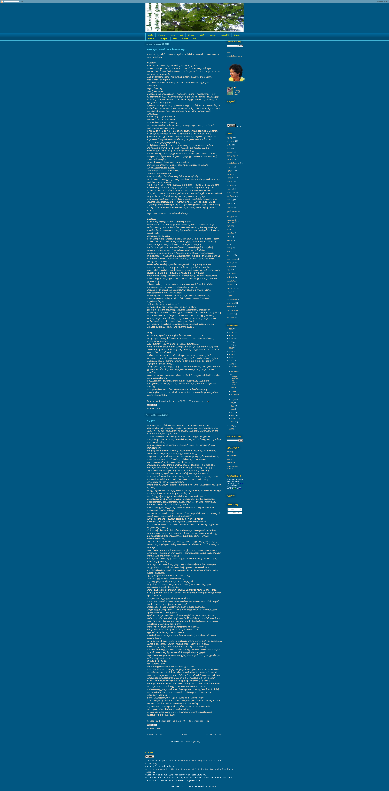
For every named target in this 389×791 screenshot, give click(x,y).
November (234, 372)
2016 (231, 345)
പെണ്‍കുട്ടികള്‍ (232, 259)
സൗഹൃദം (230, 262)
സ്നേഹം (236, 35)
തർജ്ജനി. (230, 459)
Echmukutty (151, 763)
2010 (231, 364)
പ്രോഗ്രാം (231, 178)
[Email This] (148, 405)
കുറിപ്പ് (150, 35)
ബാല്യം (185, 39)
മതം (195, 39)
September (235, 394)
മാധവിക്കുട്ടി (231, 303)
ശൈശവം (230, 318)
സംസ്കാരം (164, 39)
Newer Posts (155, 734)
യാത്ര (201, 35)
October (234, 391)
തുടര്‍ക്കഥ (151, 39)
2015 (231, 348)
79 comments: (196, 401)
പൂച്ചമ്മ (151, 420)
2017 (231, 342)
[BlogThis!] (150, 405)
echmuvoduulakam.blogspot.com (195, 761)
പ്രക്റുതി (230, 292)
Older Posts (214, 734)
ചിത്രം (229, 152)
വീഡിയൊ (230, 196)
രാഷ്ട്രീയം (230, 233)
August (233, 399)
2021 (231, 329)
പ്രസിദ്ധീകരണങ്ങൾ (234, 56)
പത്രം (229, 237)
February (234, 418)
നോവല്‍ (191, 35)
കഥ (181, 35)
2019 (231, 335)
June (233, 406)
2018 (231, 338)
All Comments (234, 513)
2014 (231, 351)
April (233, 412)
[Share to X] (152, 405)
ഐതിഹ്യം (231, 281)
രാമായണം (231, 306)
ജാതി (175, 39)
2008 (231, 429)
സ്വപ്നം (229, 248)
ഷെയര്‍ (229, 181)
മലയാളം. (230, 452)
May (232, 409)
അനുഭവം (161, 35)
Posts (231, 509)
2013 (231, 354)
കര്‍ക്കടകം (230, 284)
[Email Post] (207, 401)
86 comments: (196, 721)
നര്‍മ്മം (229, 251)
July (232, 403)
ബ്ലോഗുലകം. (232, 455)
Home (184, 734)
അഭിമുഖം (230, 266)
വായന (229, 270)
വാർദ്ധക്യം (231, 273)
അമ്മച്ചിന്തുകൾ (232, 156)
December (234, 367)
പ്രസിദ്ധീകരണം (233, 163)
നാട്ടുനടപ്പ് (230, 255)
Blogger (212, 786)
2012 (231, 357)
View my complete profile (237, 92)
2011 (231, 361)
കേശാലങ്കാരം (232, 299)
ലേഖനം (212, 35)
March (233, 415)
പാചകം (229, 185)
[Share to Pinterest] (156, 405)
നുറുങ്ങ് (230, 226)
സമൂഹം (230, 200)
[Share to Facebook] (154, 405)
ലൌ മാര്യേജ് (232, 310)
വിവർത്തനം (231, 314)
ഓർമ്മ (172, 35)
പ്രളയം (230, 295)
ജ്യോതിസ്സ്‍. (231, 462)
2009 (231, 426)
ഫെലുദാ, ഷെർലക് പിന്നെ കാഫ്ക (165, 49)
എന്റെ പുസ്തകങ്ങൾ (234, 211)
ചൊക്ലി (230, 159)
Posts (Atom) (193, 742)
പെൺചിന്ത (224, 35)
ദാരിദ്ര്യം (230, 277)
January (234, 422)
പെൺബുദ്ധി (231, 288)
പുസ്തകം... (230, 170)
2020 (231, 332)
